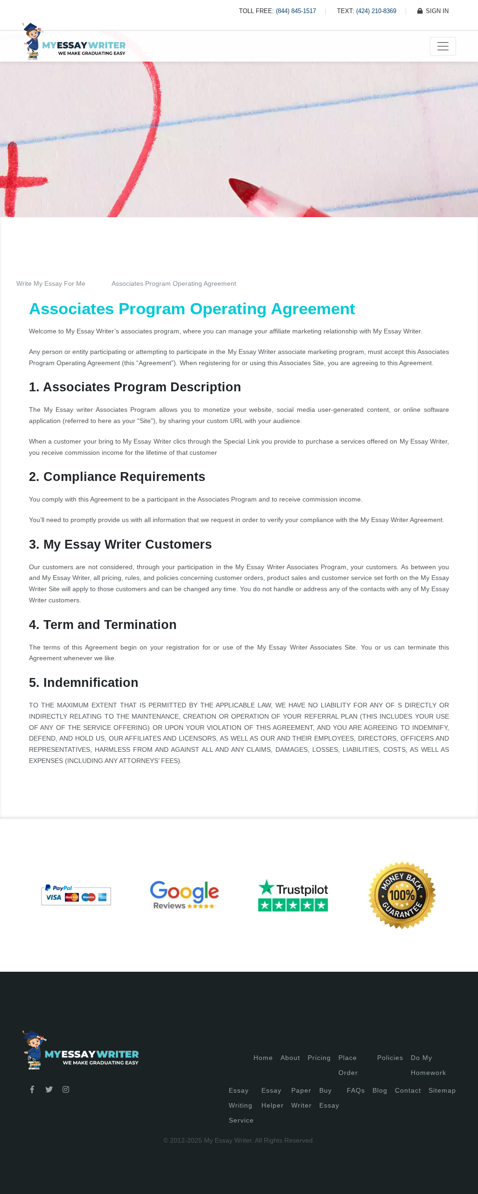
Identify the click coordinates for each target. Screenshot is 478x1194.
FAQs (356, 1090)
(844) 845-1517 (296, 10)
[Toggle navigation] (443, 46)
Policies (390, 1057)
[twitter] (49, 1089)
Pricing (319, 1057)
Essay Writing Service (241, 1105)
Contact (408, 1090)
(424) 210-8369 (376, 10)
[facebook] (32, 1089)
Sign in (15, 1176)
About (290, 1057)
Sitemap (442, 1090)
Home (263, 1057)
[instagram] (65, 1089)
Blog (380, 1090)
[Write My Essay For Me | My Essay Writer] (74, 46)
